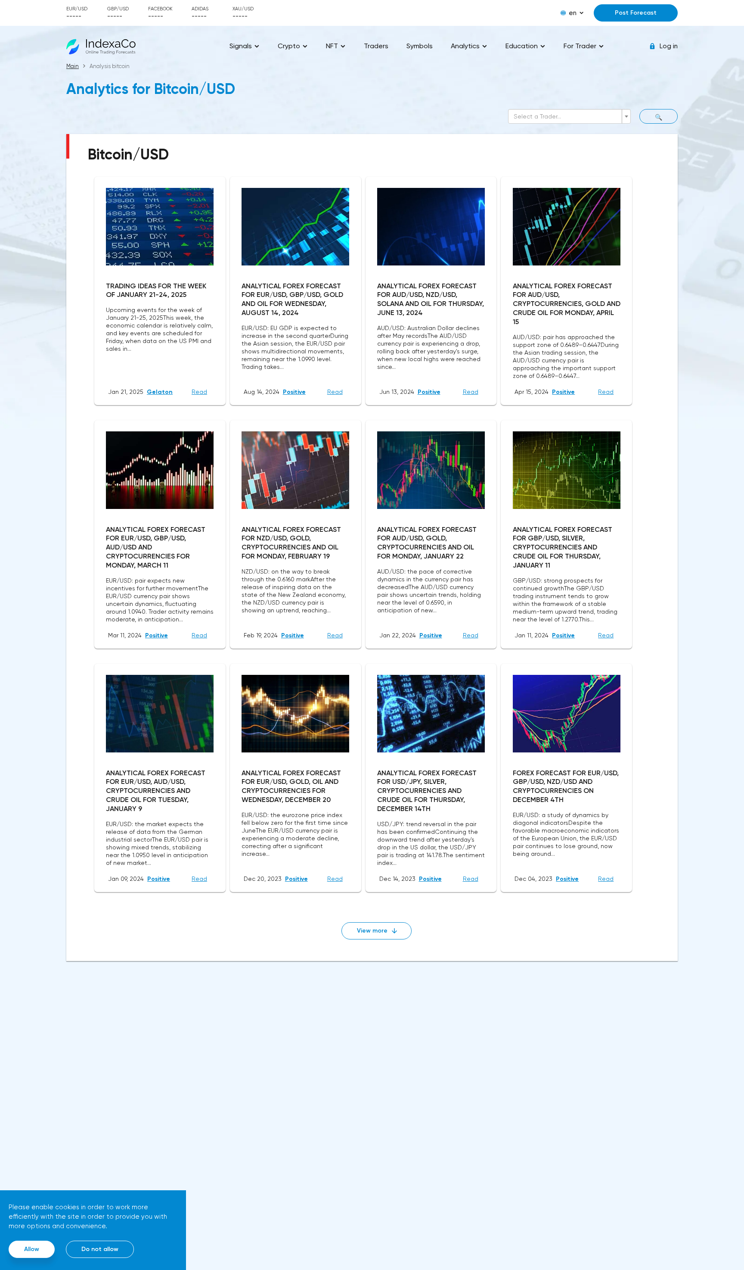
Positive (294, 392)
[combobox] (569, 116)
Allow (31, 1249)
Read (199, 391)
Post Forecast (636, 12)
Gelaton (160, 392)
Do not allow (99, 1249)
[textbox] (567, 116)
